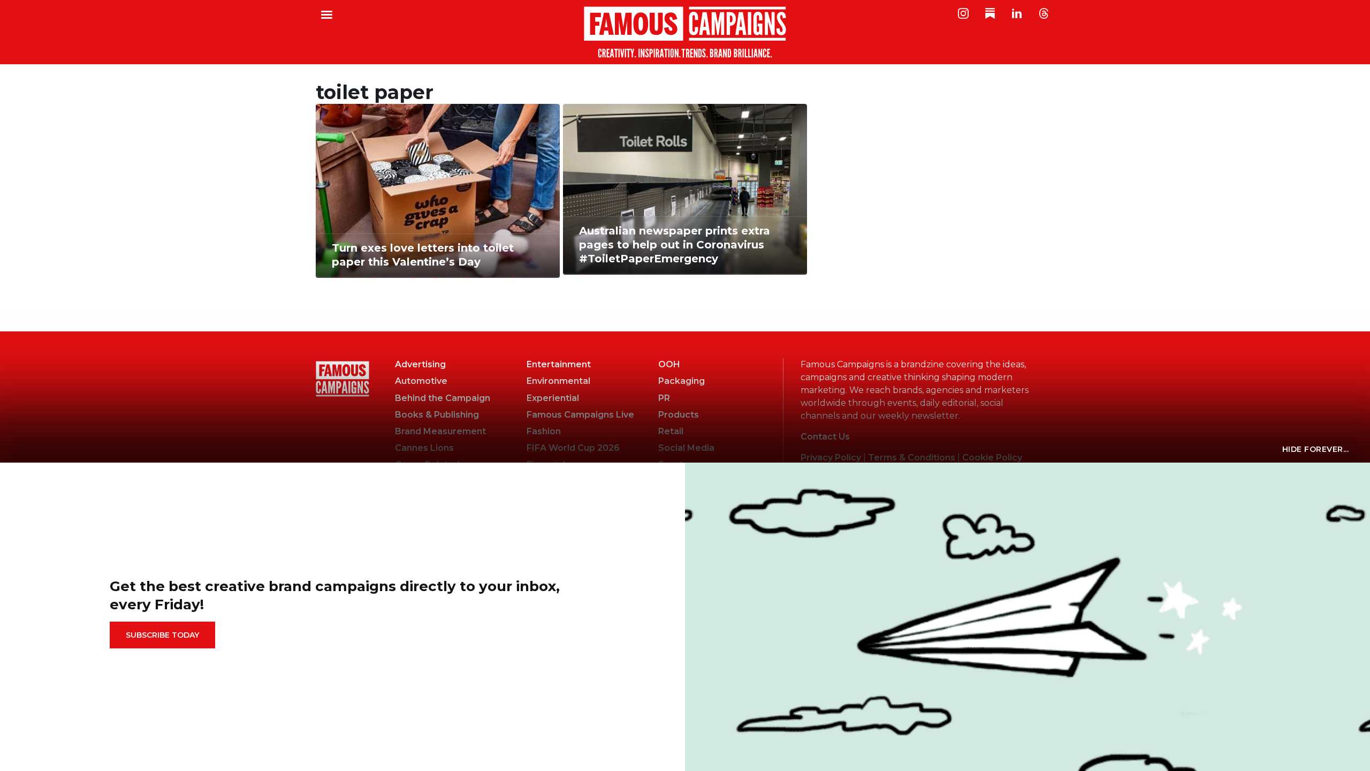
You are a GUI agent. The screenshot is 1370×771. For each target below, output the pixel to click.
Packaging (681, 381)
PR (664, 398)
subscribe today (162, 635)
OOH (669, 364)
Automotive (421, 381)
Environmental (558, 381)
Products (678, 415)
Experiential (553, 398)
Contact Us (825, 437)
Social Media (686, 448)
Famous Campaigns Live (580, 415)
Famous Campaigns (685, 32)
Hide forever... (1315, 449)
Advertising (420, 364)
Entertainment (559, 364)
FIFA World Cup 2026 (573, 448)
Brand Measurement (440, 431)
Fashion (544, 431)
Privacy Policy (831, 457)
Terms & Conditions (911, 457)
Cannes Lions (424, 448)
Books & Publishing (437, 415)
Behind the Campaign (442, 398)
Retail (670, 431)
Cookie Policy (992, 457)
